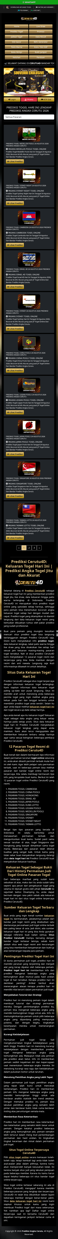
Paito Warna (16, 47)
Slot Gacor (16, 42)
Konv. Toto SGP (40, 47)
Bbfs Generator (41, 42)
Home (16, 26)
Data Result (41, 37)
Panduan (41, 57)
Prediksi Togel (16, 31)
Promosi (40, 31)
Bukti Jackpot (41, 52)
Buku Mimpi (16, 52)
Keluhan (16, 57)
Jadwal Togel (16, 37)
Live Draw (40, 26)
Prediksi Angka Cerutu (32, 1231)
